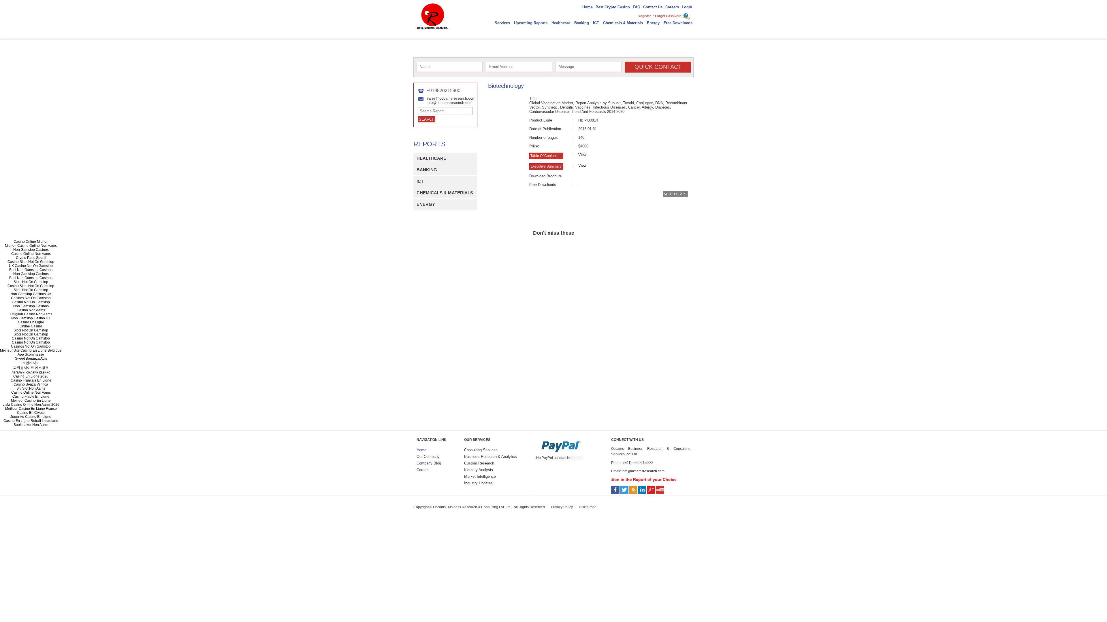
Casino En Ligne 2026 (30, 376)
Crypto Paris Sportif (31, 258)
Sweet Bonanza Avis (31, 358)
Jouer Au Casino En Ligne (30, 417)
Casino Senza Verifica (31, 384)
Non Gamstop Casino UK (31, 318)
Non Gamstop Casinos (31, 250)
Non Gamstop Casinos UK (31, 294)
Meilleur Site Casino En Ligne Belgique (31, 350)
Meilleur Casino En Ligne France (31, 409)
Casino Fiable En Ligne (30, 397)
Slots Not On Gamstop (31, 282)
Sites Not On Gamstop (31, 290)
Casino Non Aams (31, 310)
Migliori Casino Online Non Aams (31, 246)
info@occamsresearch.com (643, 471)
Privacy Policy (562, 507)
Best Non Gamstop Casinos (30, 270)
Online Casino (31, 326)
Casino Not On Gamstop (31, 302)
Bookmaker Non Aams (31, 425)
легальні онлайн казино (31, 372)
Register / (646, 16)
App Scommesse (31, 354)
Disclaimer (587, 507)
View (582, 155)
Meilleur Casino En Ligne (31, 401)
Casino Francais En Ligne (31, 380)
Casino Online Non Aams (31, 254)
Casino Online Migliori (31, 242)
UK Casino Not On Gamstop (31, 266)
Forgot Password (668, 16)
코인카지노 (30, 363)
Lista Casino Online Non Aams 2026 (31, 405)
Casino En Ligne (31, 322)
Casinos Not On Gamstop (31, 298)
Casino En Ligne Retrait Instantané (30, 421)
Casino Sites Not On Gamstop (30, 262)
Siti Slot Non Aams (30, 388)
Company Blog (429, 463)
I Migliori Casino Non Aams (31, 314)
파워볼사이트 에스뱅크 (31, 368)
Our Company (428, 456)
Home (421, 450)
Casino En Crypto (31, 413)
